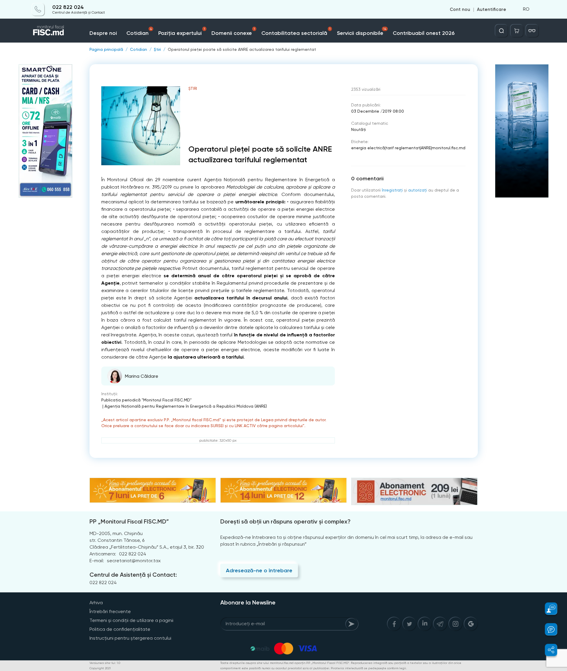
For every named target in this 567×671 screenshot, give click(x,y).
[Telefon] (38, 9)
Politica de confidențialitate (119, 629)
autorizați (417, 190)
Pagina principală (106, 49)
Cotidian (139, 31)
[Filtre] (532, 31)
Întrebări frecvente (110, 611)
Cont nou (460, 9)
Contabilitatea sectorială (295, 31)
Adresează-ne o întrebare (259, 570)
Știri (157, 49)
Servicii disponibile (362, 31)
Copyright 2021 (100, 668)
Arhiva (96, 602)
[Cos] (517, 31)
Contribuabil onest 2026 (423, 33)
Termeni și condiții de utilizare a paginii (131, 620)
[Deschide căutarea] (501, 31)
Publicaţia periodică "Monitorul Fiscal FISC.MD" (146, 400)
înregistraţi (392, 190)
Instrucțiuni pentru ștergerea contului (130, 638)
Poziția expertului (181, 31)
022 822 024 (68, 7)
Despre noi (103, 33)
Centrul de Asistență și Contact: (133, 574)
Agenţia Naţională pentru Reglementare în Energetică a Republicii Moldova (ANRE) (186, 406)
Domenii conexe (233, 31)
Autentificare (491, 9)
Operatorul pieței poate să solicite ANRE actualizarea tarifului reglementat (242, 49)
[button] (547, 608)
